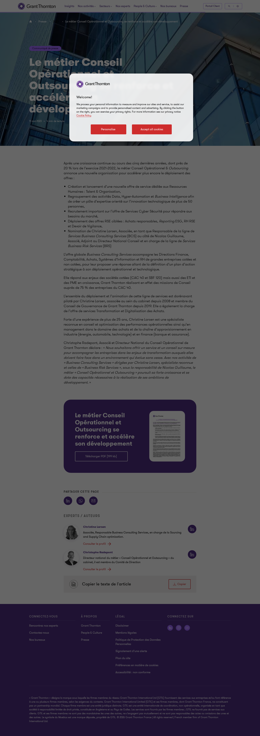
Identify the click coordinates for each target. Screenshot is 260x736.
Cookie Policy (83, 115)
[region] (131, 107)
